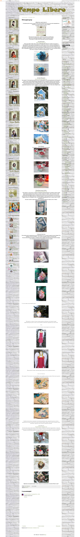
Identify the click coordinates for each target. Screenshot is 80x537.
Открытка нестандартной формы (67, 173)
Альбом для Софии (15, 242)
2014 (64, 194)
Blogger (45, 534)
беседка (65, 62)
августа (66, 180)
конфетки (65, 96)
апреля (66, 186)
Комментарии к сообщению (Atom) (33, 527)
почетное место (66, 123)
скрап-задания (66, 143)
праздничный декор (67, 124)
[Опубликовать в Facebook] (34, 486)
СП (64, 144)
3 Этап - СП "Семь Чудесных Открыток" (16, 254)
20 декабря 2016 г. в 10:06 (35, 494)
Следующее (24, 526)
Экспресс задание (66, 151)
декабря (66, 160)
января (66, 190)
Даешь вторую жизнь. (67, 77)
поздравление (66, 121)
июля (66, 181)
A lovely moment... (12, 229)
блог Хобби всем (66, 66)
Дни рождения (66, 82)
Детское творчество (67, 80)
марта (66, 187)
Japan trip (14, 258)
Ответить (25, 496)
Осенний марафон (67, 118)
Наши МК (65, 33)
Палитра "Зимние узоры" (68, 170)
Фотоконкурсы (66, 149)
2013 (64, 195)
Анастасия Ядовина (41, 373)
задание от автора (67, 84)
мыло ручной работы (67, 102)
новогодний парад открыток (67, 110)
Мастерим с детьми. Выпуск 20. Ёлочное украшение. (68, 167)
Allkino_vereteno (12, 263)
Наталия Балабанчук (27, 494)
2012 (64, 197)
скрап (65, 139)
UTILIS (10, 217)
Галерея (65, 75)
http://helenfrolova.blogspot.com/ (41, 426)
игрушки (65, 89)
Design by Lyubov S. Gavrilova (12, 241)
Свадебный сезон (66, 137)
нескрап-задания (66, 108)
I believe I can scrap (12, 234)
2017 (64, 157)
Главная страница (41, 526)
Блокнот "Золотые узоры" (16, 265)
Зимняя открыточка (15, 270)
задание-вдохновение (67, 87)
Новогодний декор (68, 164)
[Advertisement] (41, 518)
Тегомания (65, 148)
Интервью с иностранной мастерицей (66, 93)
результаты (65, 129)
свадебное (65, 135)
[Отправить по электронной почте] (32, 486)
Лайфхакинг (66, 97)
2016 (64, 159)
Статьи (65, 145)
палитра (65, 119)
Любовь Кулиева (41, 266)
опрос (65, 116)
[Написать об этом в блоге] (33, 486)
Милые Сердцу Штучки (13, 252)
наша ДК (65, 106)
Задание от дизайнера (67, 85)
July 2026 (14, 218)
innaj (41, 324)
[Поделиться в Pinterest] (35, 486)
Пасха (65, 120)
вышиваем (65, 70)
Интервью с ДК (66, 90)
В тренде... (65, 67)
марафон (65, 99)
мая (65, 184)
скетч (64, 138)
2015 (64, 192)
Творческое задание (67, 146)
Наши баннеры (66, 35)
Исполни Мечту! (12, 246)
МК (64, 101)
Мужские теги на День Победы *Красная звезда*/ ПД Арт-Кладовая (16, 225)
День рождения (66, 79)
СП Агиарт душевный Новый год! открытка (15, 231)
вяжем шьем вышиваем (66, 73)
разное (65, 127)
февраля (66, 189)
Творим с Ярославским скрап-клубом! (15, 248)
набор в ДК (65, 104)
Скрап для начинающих (66, 141)
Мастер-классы (66, 100)
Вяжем (65, 71)
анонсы (65, 61)
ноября (66, 175)
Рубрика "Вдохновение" (66, 131)
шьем (64, 150)
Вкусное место (66, 68)
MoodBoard (65, 153)
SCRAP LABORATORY (13, 223)
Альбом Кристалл (14, 236)
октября (66, 177)
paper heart (11, 269)
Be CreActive (11, 257)
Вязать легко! (66, 74)
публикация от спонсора (66, 126)
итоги (65, 95)
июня (66, 183)
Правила (65, 32)
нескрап (65, 107)
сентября (66, 178)
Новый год (26, 487)
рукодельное (66, 132)
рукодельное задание (67, 133)
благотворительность (67, 64)
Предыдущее (58, 526)
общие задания (66, 115)
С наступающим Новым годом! (67, 162)
